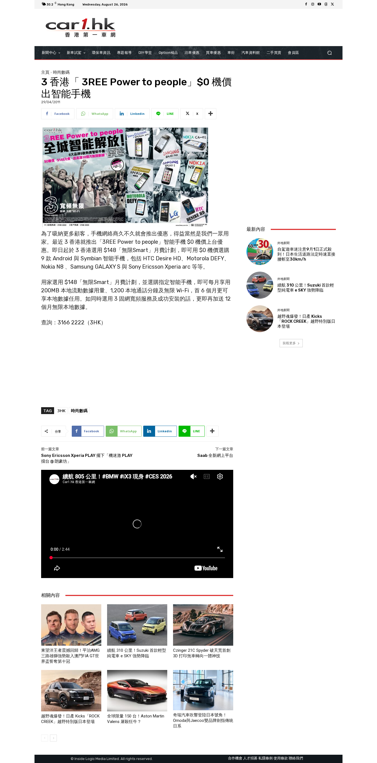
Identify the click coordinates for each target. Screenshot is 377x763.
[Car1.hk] (80, 27)
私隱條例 (265, 758)
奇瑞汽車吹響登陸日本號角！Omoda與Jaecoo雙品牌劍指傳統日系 (203, 720)
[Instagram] (312, 4)
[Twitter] (332, 4)
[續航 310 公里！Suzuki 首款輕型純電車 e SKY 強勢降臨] (137, 625)
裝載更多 (289, 343)
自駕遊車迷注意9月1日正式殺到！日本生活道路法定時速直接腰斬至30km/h (306, 254)
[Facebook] (306, 4)
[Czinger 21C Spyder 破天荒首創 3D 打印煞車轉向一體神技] (203, 625)
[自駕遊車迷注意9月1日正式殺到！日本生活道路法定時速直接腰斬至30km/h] (259, 251)
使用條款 (281, 758)
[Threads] (326, 4)
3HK (61, 410)
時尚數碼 (61, 72)
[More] (210, 113)
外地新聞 (283, 243)
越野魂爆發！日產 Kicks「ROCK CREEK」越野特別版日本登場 (306, 321)
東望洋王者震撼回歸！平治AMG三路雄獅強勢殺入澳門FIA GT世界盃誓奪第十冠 (70, 656)
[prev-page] (44, 738)
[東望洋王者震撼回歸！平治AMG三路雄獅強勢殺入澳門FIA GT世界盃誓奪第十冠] (71, 625)
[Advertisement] (291, 184)
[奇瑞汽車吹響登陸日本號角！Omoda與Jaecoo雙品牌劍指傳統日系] (203, 690)
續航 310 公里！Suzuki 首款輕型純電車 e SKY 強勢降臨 (305, 288)
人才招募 (250, 758)
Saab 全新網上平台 (215, 455)
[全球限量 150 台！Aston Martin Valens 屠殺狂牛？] (137, 690)
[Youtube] (319, 4)
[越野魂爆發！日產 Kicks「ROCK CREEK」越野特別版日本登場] (71, 690)
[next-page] (53, 738)
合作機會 (235, 758)
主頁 (45, 72)
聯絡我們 (296, 758)
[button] (329, 52)
